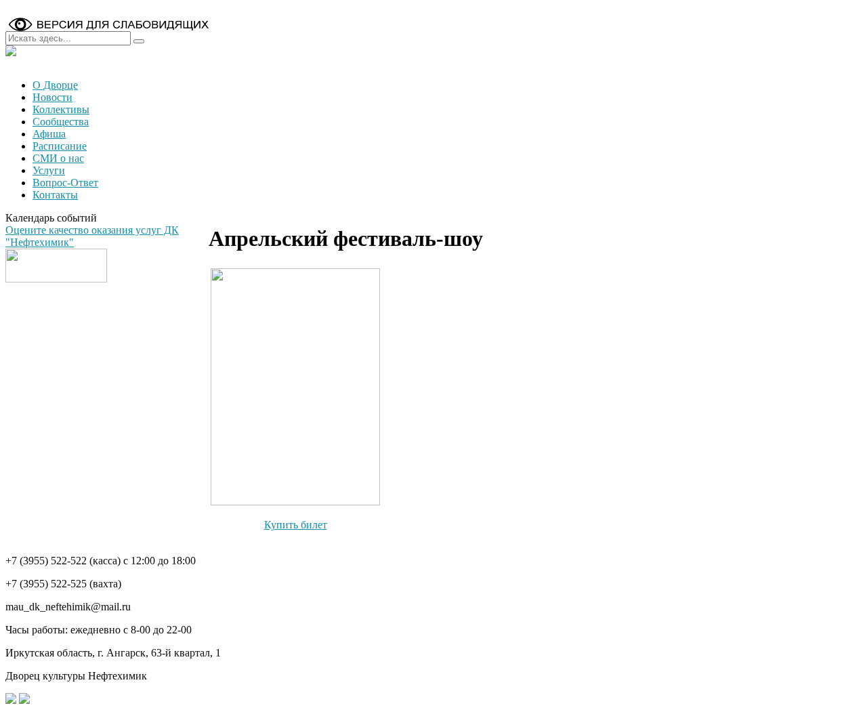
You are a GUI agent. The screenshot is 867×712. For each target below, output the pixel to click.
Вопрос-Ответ (65, 182)
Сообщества (61, 121)
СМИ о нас (58, 158)
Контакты (55, 195)
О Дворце (55, 85)
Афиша (49, 134)
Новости (52, 97)
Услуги (49, 170)
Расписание (60, 146)
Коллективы (61, 109)
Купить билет (295, 524)
